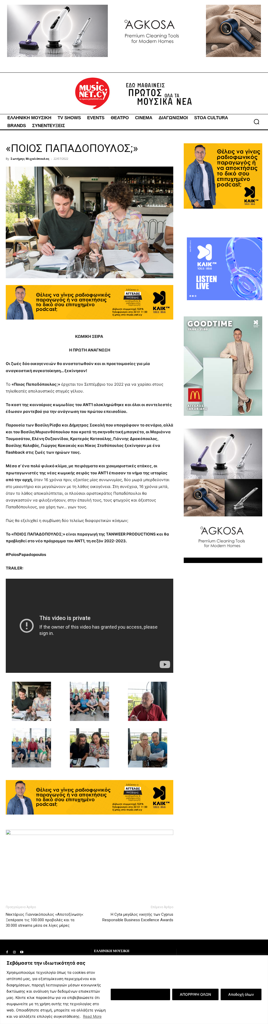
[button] (256, 121)
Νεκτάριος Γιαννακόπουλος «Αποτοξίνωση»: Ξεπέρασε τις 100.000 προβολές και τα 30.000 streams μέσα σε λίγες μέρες (45, 920)
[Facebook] (7, 952)
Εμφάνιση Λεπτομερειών (140, 994)
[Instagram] (14, 952)
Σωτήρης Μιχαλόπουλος (29, 159)
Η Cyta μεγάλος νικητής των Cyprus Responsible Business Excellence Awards (137, 917)
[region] (134, 989)
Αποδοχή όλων (241, 994)
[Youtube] (21, 952)
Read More (92, 1016)
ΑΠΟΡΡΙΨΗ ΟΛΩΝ (195, 994)
